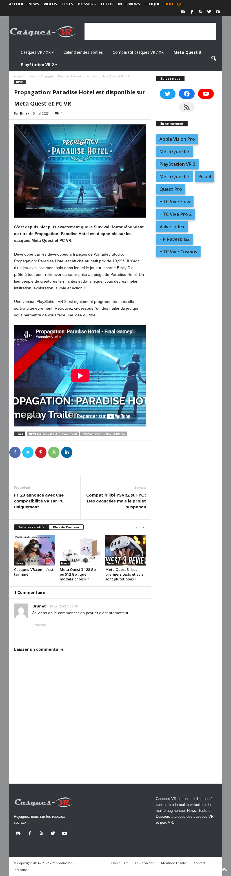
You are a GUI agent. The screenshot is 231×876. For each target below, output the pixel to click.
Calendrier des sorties (83, 52)
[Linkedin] (66, 452)
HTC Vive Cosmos (178, 252)
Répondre (39, 625)
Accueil (16, 3)
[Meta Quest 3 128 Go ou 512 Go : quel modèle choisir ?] (80, 550)
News (33, 3)
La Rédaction (145, 863)
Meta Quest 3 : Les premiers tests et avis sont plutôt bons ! (124, 574)
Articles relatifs (32, 527)
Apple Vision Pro (177, 139)
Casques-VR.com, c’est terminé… (34, 572)
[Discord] (182, 12)
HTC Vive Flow (174, 201)
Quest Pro (170, 189)
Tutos (107, 3)
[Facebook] (191, 12)
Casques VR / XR (36, 52)
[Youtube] (217, 12)
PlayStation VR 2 (177, 164)
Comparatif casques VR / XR (138, 52)
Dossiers (87, 3)
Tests (67, 3)
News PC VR (69, 433)
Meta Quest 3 (174, 151)
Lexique (152, 3)
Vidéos (50, 3)
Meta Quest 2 (174, 176)
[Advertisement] (150, 31)
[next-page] (143, 527)
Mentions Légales (174, 863)
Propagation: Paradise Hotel (103, 433)
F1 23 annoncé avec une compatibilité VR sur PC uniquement (39, 500)
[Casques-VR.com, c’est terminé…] (34, 550)
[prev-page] (136, 527)
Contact (199, 863)
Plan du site (120, 863)
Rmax (24, 113)
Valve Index (172, 227)
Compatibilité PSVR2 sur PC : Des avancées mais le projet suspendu (116, 500)
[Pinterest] (40, 452)
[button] (213, 58)
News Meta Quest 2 (43, 433)
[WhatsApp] (53, 452)
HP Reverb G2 (174, 239)
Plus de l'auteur (66, 527)
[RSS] (200, 12)
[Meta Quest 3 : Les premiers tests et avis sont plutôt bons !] (125, 550)
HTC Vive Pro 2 (175, 214)
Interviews (129, 3)
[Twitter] (209, 12)
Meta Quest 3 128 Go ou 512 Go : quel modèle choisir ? (78, 574)
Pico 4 (204, 176)
